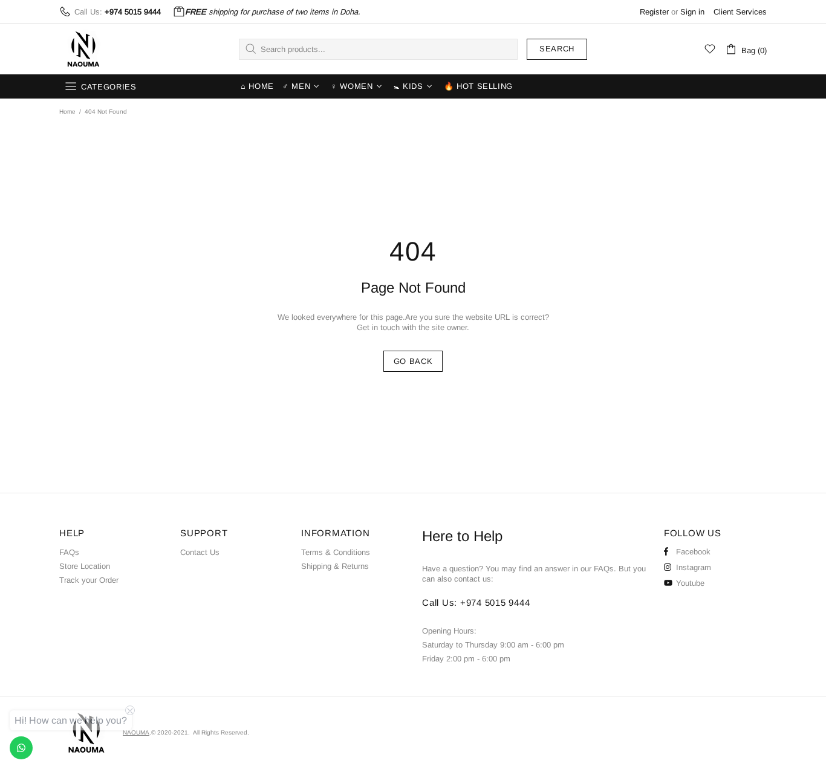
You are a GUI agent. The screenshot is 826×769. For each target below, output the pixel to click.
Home (67, 111)
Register (654, 11)
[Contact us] (21, 747)
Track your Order (89, 580)
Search (556, 48)
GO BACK (413, 361)
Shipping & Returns (335, 566)
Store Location (84, 566)
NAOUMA (83, 49)
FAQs (69, 552)
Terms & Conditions (335, 552)
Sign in (692, 11)
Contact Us (200, 552)
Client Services (740, 11)
